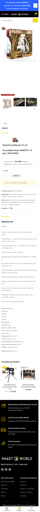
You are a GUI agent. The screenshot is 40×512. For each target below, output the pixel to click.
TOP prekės (4, 489)
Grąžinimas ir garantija (27, 489)
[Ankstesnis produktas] (3, 123)
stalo (33, 202)
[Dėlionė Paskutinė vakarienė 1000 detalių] (28, 374)
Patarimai (23, 485)
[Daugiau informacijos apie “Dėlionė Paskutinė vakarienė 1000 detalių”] (34, 368)
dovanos (18, 200)
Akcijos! (3, 496)
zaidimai (10, 205)
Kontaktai (23, 496)
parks (29, 202)
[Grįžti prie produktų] (5, 123)
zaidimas (17, 205)
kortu (8, 202)
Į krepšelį (16, 176)
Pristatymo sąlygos (26, 492)
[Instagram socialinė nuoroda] (6, 469)
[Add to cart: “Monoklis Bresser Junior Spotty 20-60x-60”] (16, 368)
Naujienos (4, 485)
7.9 (19, 344)
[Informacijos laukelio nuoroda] (19, 407)
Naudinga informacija (28, 478)
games (27, 200)
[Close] (35, 5)
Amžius (23, 194)
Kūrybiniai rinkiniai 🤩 (7, 481)
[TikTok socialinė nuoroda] (9, 469)
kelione (4, 202)
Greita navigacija (7, 478)
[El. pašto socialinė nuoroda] (11, 208)
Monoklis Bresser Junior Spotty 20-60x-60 (10, 387)
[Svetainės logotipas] (20, 14)
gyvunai (32, 200)
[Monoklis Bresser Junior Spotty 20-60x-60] (10, 374)
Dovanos (29, 194)
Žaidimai (20, 197)
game (23, 200)
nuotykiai (24, 202)
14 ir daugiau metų (15, 194)
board (12, 200)
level (19, 202)
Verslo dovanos (12, 197)
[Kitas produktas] (7, 123)
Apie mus (23, 481)
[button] (4, 61)
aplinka (8, 200)
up (2, 205)
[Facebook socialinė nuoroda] (9, 208)
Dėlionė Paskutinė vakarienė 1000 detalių (28, 386)
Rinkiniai (3, 492)
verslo (6, 205)
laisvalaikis (14, 202)
